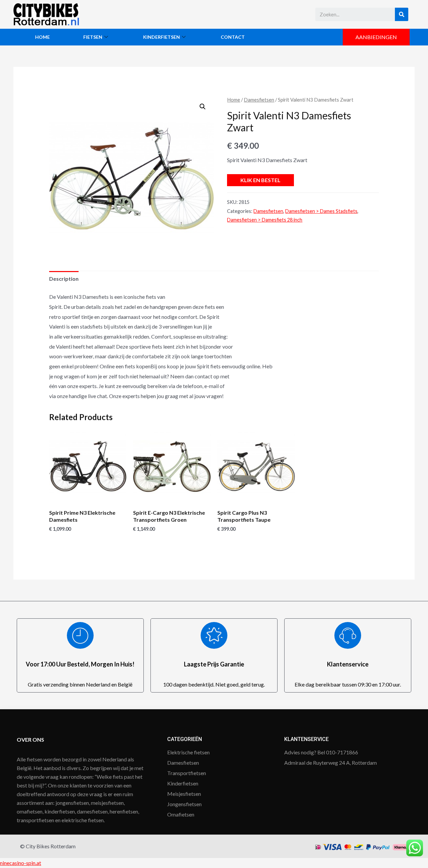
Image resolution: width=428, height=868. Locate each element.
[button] (376, 37)
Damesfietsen (259, 100)
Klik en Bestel (260, 180)
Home (42, 37)
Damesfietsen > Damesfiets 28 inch (264, 220)
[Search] (401, 14)
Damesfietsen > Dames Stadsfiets (321, 211)
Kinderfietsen (161, 37)
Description (64, 278)
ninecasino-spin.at (20, 863)
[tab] (64, 278)
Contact (233, 37)
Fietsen (92, 37)
